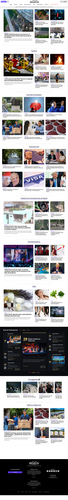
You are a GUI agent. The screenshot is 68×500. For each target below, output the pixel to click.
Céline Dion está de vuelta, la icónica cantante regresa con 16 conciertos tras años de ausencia (17, 271)
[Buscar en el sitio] (8, 1)
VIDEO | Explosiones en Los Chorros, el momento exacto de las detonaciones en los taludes (17, 35)
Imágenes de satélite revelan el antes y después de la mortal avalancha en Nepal (41, 233)
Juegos (30, 6)
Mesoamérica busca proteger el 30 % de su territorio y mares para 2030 (12, 167)
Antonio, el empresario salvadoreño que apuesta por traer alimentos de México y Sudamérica (41, 442)
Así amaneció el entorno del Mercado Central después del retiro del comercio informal (61, 397)
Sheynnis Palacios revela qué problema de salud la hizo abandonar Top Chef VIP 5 (57, 259)
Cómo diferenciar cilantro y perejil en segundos (57, 303)
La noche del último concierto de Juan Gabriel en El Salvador (54, 115)
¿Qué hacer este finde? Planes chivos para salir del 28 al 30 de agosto (41, 86)
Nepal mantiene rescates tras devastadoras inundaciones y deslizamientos (41, 215)
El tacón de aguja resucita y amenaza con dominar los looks (41, 320)
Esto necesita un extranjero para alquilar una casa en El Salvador (56, 441)
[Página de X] (49, 471)
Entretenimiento (40, 4)
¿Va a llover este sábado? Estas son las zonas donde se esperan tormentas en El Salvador (34, 115)
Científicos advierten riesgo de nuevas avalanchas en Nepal (57, 215)
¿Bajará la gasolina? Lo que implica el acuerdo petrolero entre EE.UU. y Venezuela (34, 167)
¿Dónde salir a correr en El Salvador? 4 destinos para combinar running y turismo (41, 68)
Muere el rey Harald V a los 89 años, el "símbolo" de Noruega (10, 190)
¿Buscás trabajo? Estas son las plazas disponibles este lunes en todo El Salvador (33, 138)
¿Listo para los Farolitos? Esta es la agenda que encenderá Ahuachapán (18, 79)
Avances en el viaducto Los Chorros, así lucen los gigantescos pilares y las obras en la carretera (12, 115)
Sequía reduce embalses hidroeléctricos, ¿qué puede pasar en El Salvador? (41, 41)
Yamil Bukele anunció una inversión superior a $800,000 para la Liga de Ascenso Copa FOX (57, 42)
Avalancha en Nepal (22, 6)
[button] (61, 391)
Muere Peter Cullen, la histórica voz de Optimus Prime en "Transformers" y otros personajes (56, 277)
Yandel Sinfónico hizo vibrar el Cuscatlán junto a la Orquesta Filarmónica (57, 23)
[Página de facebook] (47, 471)
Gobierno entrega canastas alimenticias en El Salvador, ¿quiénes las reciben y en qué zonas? (12, 138)
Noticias (15, 4)
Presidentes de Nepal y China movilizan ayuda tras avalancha (57, 233)
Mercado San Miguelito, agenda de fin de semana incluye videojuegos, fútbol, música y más (41, 277)
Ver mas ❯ (34, 487)
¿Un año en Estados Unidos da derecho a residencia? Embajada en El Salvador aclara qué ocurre (55, 167)
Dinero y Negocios (46, 491)
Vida (34, 4)
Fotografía (5, 113)
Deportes (46, 4)
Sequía (16, 6)
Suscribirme (15, 472)
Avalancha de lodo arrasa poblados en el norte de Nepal (29, 396)
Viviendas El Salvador (43, 6)
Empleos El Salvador (35, 6)
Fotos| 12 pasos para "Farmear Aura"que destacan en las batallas (45, 397)
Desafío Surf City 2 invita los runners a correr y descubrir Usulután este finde (57, 86)
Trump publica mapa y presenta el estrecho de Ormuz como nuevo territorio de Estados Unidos (55, 190)
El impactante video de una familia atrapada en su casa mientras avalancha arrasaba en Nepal (17, 227)
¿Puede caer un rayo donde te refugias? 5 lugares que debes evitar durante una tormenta (57, 320)
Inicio (11, 4)
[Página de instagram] (52, 471)
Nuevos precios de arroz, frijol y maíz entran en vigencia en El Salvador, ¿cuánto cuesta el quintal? (55, 138)
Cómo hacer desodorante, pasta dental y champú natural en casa (18, 315)
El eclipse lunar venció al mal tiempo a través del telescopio (13, 396)
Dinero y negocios (27, 4)
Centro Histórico (50, 6)
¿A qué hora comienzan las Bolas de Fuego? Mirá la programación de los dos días (57, 68)
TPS (26, 6)
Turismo (20, 4)
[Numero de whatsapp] (54, 471)
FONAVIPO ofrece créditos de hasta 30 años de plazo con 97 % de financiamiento (57, 422)
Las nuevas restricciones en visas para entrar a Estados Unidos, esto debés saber (34, 190)
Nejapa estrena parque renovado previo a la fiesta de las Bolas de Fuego (41, 23)
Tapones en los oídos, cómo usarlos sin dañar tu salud (41, 303)
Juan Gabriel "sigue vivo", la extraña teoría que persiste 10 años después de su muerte (41, 259)
